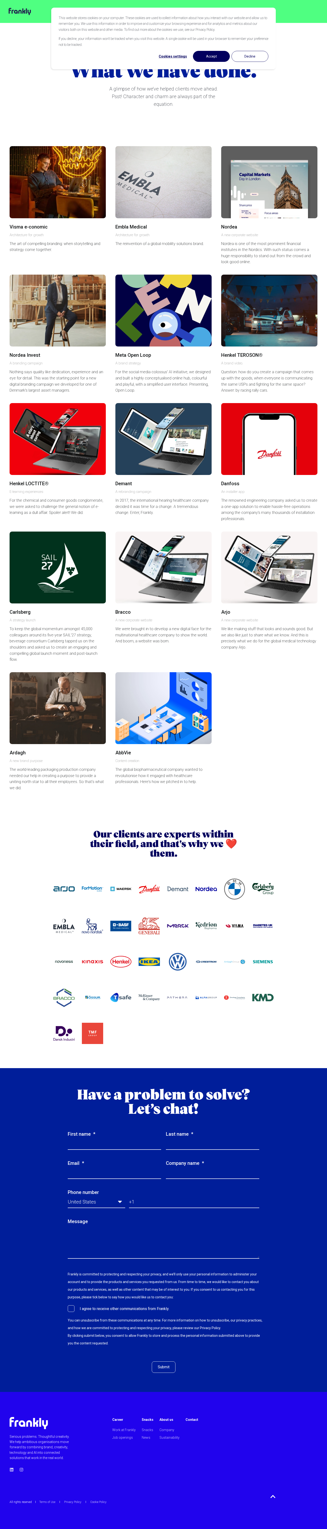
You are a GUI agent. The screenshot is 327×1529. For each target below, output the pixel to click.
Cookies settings (173, 56)
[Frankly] (15, 11)
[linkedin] (13, 1470)
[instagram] (20, 1470)
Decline (249, 56)
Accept (211, 56)
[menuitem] (124, 1422)
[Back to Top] (273, 1496)
